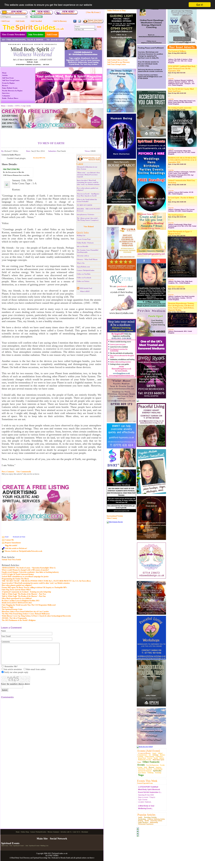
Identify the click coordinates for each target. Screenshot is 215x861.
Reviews (5, 85)
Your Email (6, 636)
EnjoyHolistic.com (83, 267)
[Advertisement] (51, 133)
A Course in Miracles (144, 753)
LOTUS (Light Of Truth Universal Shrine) (18, 574)
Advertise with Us (66, 856)
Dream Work (142, 758)
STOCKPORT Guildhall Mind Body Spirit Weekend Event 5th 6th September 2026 (182, 68)
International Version (115, 516)
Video (118, 60)
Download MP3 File (39, 158)
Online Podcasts (113, 10)
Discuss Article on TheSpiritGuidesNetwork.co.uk (23, 551)
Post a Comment (8, 472)
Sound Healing (158, 769)
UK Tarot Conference (176, 287)
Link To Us (76, 856)
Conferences (159, 756)
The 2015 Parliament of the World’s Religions (19, 620)
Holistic (161, 758)
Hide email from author (36, 669)
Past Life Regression (152, 765)
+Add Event (5, 21)
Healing (140, 820)
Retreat (151, 767)
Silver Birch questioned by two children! (17, 598)
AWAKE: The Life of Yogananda (14, 618)
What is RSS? (85, 291)
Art (150, 755)
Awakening (142, 819)
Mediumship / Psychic (144, 759)
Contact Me (9, 540)
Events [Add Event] (148, 750)
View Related (89, 227)
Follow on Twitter (83, 281)
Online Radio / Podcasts (85, 243)
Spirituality (157, 771)
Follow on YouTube (83, 274)
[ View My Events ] (93, 12)
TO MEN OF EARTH (84, 205)
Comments (5, 642)
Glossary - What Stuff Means (87, 259)
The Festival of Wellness (177, 51)
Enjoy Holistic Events (9, 88)
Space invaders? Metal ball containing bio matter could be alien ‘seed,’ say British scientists (88, 182)
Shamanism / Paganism (145, 769)
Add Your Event (8, 78)
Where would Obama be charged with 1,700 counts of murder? (25, 570)
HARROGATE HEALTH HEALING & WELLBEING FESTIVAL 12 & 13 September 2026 (182, 160)
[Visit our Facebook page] (75, 22)
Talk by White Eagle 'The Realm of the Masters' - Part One (24, 596)
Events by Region (8, 83)
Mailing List (81, 235)
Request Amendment (13, 543)
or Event (124, 60)
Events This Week (147, 780)
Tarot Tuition (142, 772)
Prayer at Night (7, 607)
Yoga (141, 774)
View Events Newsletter (13, 34)
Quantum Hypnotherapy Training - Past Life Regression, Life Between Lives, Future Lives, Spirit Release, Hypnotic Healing (181, 306)
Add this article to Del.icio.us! (16, 548)
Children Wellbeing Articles (156, 819)
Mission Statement (53, 856)
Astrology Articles (150, 817)
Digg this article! (11, 545)
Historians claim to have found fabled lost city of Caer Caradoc (25, 612)
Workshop (158, 772)
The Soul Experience (176, 215)
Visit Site (171, 79)
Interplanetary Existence (85, 214)
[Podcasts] (92, 23)
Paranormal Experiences (145, 824)
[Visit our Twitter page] (79, 22)
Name (3, 631)
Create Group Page (84, 239)
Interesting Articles (156, 820)
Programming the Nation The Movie (15, 579)
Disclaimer (84, 856)
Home (4, 73)
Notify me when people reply (16, 672)
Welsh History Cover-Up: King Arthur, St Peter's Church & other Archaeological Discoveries (36, 616)
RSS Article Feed (86, 288)
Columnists (6, 96)
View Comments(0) (23, 472)
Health (156, 758)
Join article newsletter (13, 669)
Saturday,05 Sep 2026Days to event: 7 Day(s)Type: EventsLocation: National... (149, 789)
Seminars (158, 767)
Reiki (145, 767)
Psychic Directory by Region (12, 90)
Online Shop (25, 856)
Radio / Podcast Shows (10, 98)
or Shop (123, 10)
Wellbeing (150, 772)
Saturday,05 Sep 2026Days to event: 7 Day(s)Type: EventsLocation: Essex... (146, 807)
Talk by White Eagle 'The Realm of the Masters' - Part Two (24, 594)
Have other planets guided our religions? (17, 585)
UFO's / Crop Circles (23, 106)
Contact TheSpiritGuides (85, 270)
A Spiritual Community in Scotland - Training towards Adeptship (26, 592)
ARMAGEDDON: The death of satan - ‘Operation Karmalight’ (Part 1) (28, 568)
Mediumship (154, 822)
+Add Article (20, 21)
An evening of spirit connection (179, 108)
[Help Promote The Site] (115, 522)
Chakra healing (149, 756)
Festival (149, 758)
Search (99, 26)
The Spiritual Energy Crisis (12, 609)
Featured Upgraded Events (145, 783)
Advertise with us (83, 256)
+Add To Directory (60, 21)
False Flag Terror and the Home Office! (16, 590)
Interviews (6, 93)
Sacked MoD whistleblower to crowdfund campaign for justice (25, 577)
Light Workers (143, 822)
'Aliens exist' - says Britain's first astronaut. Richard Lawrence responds (88, 175)
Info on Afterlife (82, 246)
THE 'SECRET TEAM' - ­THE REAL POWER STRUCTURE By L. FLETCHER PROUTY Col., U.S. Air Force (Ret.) (46, 581)
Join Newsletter (35, 34)
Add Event (51, 34)
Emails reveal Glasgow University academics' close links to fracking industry (30, 572)
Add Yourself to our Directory (118, 62)
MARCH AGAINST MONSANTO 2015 (17, 603)
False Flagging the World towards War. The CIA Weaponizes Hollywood (29, 605)
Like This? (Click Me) (11, 169)
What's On (80, 263)
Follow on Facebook (84, 277)
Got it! (199, 4)
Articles (5, 75)
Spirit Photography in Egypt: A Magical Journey (180, 232)
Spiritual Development (144, 771)
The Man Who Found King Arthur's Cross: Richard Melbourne (26, 614)
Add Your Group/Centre (116, 64)
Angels (154, 753)
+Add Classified (36, 21)
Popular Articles (146, 814)
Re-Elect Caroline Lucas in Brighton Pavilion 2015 (20, 601)
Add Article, (111, 60)
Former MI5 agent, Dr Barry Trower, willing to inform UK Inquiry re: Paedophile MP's (34, 587)
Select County (112, 518)
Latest (79, 163)
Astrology (155, 755)
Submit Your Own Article (11, 560)
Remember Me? (11, 666)
